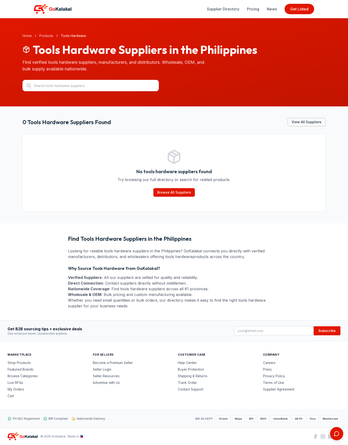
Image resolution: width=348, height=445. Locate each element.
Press (267, 369)
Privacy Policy (274, 376)
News (272, 9)
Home (27, 36)
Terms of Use (273, 383)
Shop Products (19, 363)
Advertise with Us (106, 383)
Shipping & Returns (192, 376)
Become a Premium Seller (113, 363)
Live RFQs (15, 383)
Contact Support (190, 389)
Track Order (187, 383)
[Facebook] (315, 436)
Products (46, 36)
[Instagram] (323, 436)
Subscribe (327, 331)
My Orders (16, 389)
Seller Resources (106, 376)
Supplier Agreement (278, 389)
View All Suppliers (306, 122)
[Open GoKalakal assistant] (336, 433)
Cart (11, 396)
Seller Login (102, 369)
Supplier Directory (223, 9)
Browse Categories (23, 376)
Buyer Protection (191, 369)
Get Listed (299, 9)
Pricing (253, 9)
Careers (269, 363)
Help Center (187, 363)
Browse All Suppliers (174, 192)
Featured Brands (20, 369)
